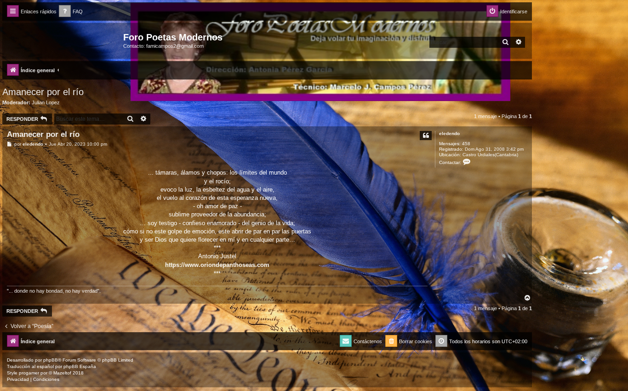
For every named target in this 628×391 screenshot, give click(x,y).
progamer (29, 372)
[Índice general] (64, 40)
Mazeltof (62, 372)
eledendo (449, 133)
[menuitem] (71, 11)
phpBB (50, 360)
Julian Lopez (46, 102)
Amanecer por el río (43, 92)
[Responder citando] (426, 135)
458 (466, 143)
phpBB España (79, 366)
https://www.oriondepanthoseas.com (217, 264)
